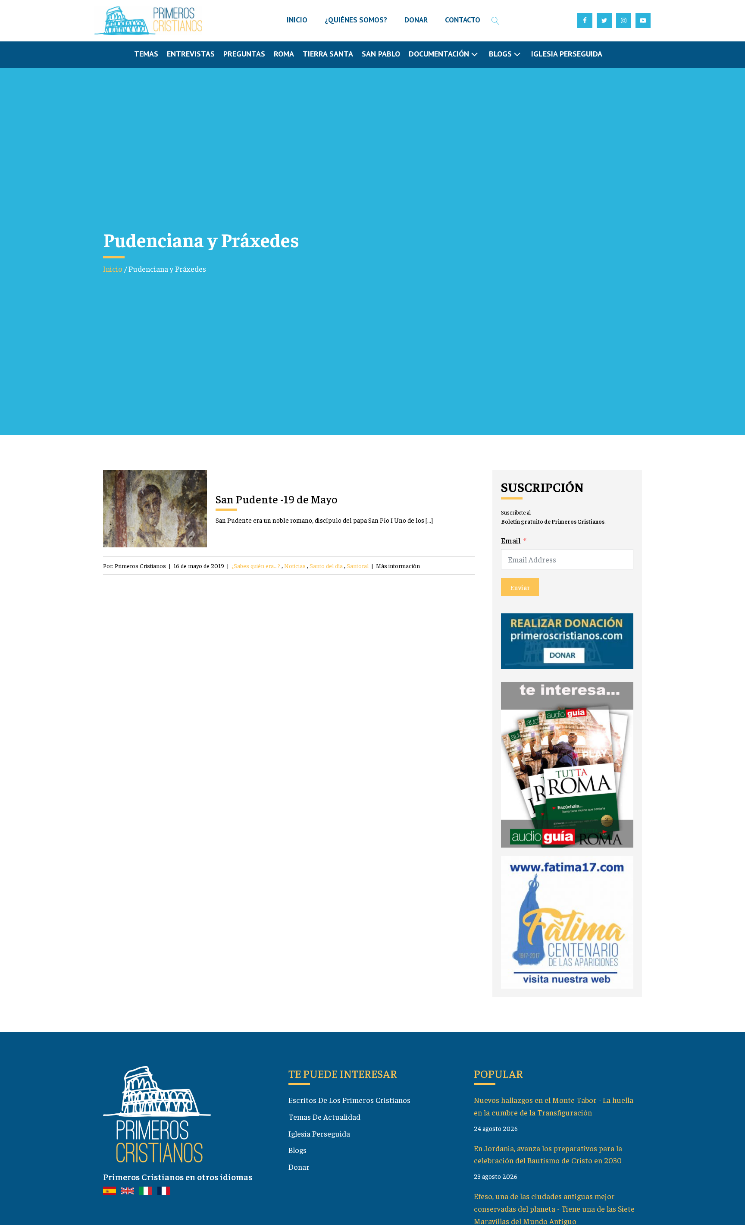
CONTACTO (462, 20)
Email (511, 540)
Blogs (297, 1150)
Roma (284, 54)
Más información (398, 565)
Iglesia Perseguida (566, 54)
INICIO (297, 20)
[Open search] (495, 20)
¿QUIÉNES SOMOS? (356, 20)
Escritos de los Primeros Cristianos (349, 1100)
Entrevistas (191, 54)
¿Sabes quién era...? (256, 565)
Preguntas (244, 54)
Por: (134, 565)
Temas (146, 54)
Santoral (358, 565)
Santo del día (326, 565)
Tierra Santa (328, 54)
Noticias (295, 565)
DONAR (416, 20)
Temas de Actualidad (324, 1116)
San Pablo (381, 54)
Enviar (520, 587)
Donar (299, 1167)
